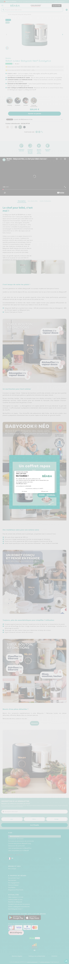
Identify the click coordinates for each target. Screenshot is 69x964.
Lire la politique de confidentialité (23, 486)
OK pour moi (44, 491)
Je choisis (24, 491)
